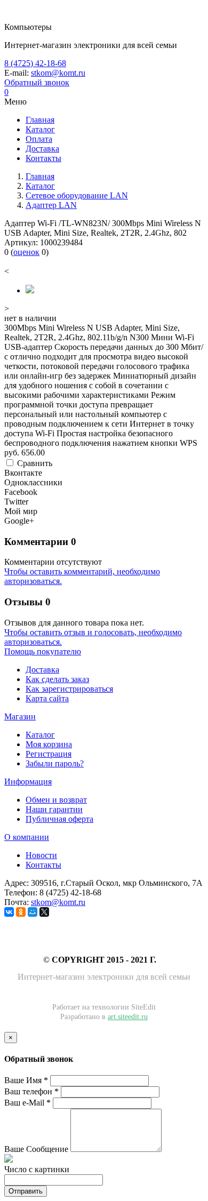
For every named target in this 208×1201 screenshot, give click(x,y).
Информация (28, 781)
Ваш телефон (31, 1091)
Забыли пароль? (55, 763)
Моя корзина (49, 744)
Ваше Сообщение (36, 1149)
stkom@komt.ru (58, 72)
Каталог (40, 734)
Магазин (20, 716)
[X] (44, 912)
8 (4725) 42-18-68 (35, 63)
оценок (26, 252)
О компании (26, 837)
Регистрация (48, 753)
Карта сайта (47, 698)
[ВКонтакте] (9, 912)
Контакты (43, 864)
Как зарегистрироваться (69, 688)
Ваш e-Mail (27, 1102)
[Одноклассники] (21, 912)
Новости (41, 855)
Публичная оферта (59, 818)
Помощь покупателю (42, 651)
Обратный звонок (36, 82)
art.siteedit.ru (128, 1017)
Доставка (42, 669)
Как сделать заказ (57, 679)
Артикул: (21, 242)
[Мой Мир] (32, 912)
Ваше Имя (26, 1080)
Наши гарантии (54, 809)
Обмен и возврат (56, 799)
